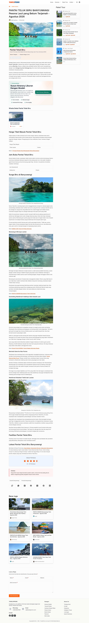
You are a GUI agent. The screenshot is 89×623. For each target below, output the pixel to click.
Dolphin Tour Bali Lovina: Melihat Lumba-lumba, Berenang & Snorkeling (70, 42)
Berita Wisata (47, 612)
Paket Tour (65, 2)
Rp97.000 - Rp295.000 (70, 44)
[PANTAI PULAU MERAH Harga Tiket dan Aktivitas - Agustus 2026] (19, 527)
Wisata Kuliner (47, 610)
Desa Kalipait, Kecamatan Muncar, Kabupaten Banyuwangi (38, 448)
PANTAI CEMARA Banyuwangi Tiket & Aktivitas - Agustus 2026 (42, 512)
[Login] (79, 2)
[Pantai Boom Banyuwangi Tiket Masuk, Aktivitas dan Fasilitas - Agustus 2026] (19, 504)
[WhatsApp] (18, 485)
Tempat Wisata (48, 606)
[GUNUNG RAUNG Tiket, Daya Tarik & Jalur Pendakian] (42, 549)
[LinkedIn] (50, 485)
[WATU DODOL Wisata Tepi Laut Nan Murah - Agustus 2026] (42, 527)
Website (42, 577)
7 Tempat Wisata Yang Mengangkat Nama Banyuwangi (25, 150)
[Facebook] (31, 485)
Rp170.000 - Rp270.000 (70, 35)
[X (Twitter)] (37, 485)
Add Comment (14, 582)
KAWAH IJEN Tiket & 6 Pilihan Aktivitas (21, 228)
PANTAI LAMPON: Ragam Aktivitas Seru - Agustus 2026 (19, 557)
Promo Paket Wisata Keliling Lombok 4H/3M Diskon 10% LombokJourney (69, 60)
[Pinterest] (43, 485)
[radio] (25, 461)
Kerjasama (66, 608)
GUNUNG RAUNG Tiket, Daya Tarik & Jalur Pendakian (42, 557)
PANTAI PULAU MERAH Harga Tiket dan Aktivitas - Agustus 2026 (19, 536)
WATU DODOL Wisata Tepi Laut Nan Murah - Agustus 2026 (42, 536)
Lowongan (66, 612)
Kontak (65, 606)
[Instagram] (15, 616)
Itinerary (57, 2)
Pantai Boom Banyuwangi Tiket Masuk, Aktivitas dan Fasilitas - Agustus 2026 (18, 513)
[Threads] (25, 485)
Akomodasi (47, 616)
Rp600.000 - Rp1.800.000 (71, 53)
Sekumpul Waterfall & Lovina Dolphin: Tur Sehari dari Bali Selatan (69, 15)
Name (12, 577)
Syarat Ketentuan (68, 614)
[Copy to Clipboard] (12, 485)
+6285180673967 (17, 610)
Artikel (71, 2)
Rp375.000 (68, 26)
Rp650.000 (68, 16)
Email (26, 577)
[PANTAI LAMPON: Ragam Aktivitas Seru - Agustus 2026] (19, 549)
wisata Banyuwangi (26, 480)
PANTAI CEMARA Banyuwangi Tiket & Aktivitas (23, 293)
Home (51, 2)
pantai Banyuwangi (14, 480)
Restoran (46, 614)
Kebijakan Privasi (68, 610)
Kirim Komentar (14, 595)
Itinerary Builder (48, 604)
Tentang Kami (67, 604)
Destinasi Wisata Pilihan (49, 608)
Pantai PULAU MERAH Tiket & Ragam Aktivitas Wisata (25, 348)
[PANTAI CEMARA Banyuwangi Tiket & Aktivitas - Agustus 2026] (42, 504)
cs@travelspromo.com (30, 610)
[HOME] (9, 6)
